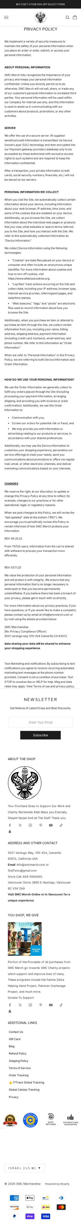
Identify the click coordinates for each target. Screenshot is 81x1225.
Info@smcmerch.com (31, 864)
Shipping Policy (18, 1061)
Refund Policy (18, 1053)
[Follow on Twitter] (20, 825)
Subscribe (40, 735)
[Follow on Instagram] (30, 825)
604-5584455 (32, 876)
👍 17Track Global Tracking (26, 1082)
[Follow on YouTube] (51, 825)
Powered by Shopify (57, 1183)
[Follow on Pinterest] (41, 825)
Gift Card (14, 1039)
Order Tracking (18, 1075)
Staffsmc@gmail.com (22, 870)
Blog (11, 1046)
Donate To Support (21, 997)
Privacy (14, 1097)
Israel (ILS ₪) (24, 1168)
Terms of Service (20, 1068)
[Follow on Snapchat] (10, 832)
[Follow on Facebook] (10, 825)
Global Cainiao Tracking (24, 1089)
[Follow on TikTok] (61, 825)
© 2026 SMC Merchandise (22, 1183)
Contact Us (16, 1032)
